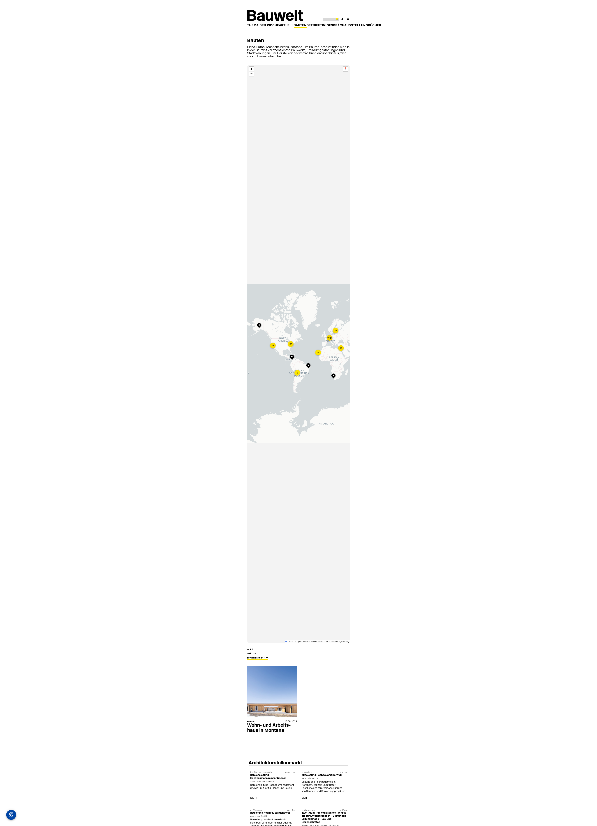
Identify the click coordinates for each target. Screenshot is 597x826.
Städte (252, 653)
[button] (273, 346)
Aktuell (286, 25)
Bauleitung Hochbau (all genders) (270, 813)
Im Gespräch (333, 25)
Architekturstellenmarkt (275, 763)
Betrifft (314, 25)
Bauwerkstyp (256, 658)
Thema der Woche (263, 25)
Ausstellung (356, 25)
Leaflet (290, 641)
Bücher (374, 25)
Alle (250, 649)
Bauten (300, 25)
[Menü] (348, 19)
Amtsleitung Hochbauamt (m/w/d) (322, 775)
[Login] (342, 19)
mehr (253, 798)
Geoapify (345, 641)
